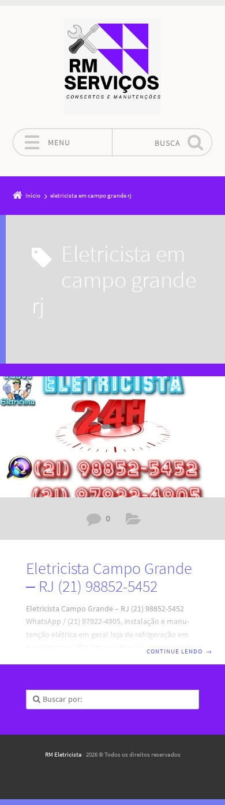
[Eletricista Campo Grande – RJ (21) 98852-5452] (112, 436)
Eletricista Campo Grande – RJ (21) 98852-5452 (109, 577)
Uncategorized (133, 521)
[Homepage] (112, 66)
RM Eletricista (63, 754)
